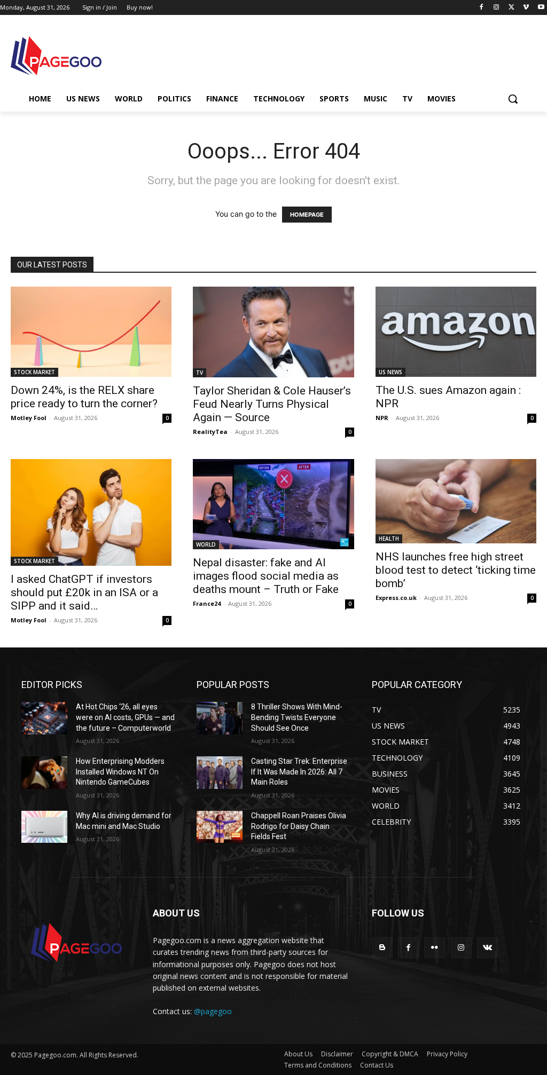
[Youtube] (541, 8)
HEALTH (389, 538)
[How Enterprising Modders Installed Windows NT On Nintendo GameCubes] (44, 772)
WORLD (206, 544)
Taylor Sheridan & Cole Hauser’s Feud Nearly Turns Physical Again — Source (272, 404)
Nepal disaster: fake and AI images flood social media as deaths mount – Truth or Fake (266, 576)
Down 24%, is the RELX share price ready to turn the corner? (84, 397)
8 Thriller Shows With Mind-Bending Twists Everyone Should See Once (296, 717)
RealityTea (210, 432)
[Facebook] (481, 8)
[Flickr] (434, 947)
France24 (207, 603)
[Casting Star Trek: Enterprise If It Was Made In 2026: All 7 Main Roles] (220, 772)
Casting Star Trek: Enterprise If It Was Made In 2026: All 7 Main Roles (299, 771)
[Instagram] (496, 8)
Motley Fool (28, 418)
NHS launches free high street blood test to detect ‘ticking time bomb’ (456, 570)
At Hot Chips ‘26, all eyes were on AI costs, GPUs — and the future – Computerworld (125, 717)
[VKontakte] (487, 947)
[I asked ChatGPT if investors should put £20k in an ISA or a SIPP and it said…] (91, 512)
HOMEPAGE (307, 214)
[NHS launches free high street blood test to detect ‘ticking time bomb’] (456, 501)
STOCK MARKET (34, 372)
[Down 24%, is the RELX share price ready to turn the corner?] (91, 332)
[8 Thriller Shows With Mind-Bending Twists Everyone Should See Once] (220, 718)
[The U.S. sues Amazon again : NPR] (456, 332)
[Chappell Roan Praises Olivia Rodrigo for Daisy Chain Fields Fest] (220, 827)
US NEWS (390, 372)
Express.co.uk (396, 598)
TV (199, 372)
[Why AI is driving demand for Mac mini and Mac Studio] (44, 827)
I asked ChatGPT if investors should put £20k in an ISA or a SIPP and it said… (84, 592)
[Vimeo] (526, 8)
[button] (513, 99)
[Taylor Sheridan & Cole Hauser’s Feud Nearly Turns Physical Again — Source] (273, 332)
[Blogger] (382, 947)
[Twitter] (511, 8)
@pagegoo (213, 1011)
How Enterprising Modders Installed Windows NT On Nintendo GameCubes (120, 771)
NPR (382, 418)
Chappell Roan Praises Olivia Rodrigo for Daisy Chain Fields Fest (298, 826)
